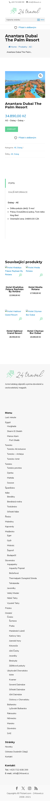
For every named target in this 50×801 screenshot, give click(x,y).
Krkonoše (13, 645)
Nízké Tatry (12, 598)
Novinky (9, 746)
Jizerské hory (15, 640)
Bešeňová (14, 573)
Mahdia (10, 477)
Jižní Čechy (14, 650)
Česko (10, 617)
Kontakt (8, 756)
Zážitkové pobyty (17, 665)
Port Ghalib (14, 440)
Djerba (10, 472)
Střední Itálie (13, 511)
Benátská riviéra (14, 501)
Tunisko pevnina (14, 467)
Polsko (8, 608)
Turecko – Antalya (15, 454)
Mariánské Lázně (17, 630)
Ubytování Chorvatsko (17, 670)
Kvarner (12, 679)
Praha (11, 625)
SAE (9, 733)
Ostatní (8, 613)
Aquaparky (12, 564)
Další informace (17, 192)
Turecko (8, 445)
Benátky (11, 496)
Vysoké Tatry (13, 603)
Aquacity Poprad (17, 568)
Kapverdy (9, 526)
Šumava (13, 620)
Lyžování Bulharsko (18, 708)
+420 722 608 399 (17, 2)
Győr (9, 540)
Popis (11, 183)
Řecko (8, 516)
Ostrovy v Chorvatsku (19, 699)
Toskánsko (12, 506)
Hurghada (11, 426)
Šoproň (10, 550)
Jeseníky (13, 655)
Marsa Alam (13, 436)
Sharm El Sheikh (14, 431)
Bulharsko (11, 704)
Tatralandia (14, 583)
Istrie (11, 674)
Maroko (10, 723)
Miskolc (10, 545)
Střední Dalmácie (17, 689)
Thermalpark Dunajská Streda (23, 578)
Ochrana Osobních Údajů (16, 751)
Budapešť (11, 555)
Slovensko (10, 560)
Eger (9, 535)
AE (15, 147)
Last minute (10, 417)
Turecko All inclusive (16, 449)
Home (14, 46)
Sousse (10, 482)
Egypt (8, 422)
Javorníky (11, 588)
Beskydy (13, 660)
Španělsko (10, 487)
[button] (40, 75)
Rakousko (11, 713)
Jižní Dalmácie (15, 694)
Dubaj (19, 147)
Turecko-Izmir (13, 458)
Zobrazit (11, 129)
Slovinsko (11, 728)
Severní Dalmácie (17, 684)
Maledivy (9, 521)
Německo (11, 718)
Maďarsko (9, 531)
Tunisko (8, 464)
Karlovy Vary (15, 635)
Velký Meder (13, 593)
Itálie (7, 492)
